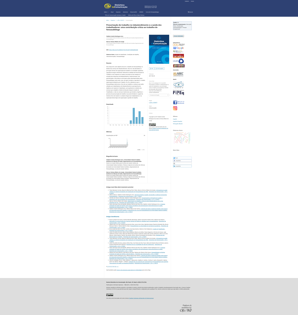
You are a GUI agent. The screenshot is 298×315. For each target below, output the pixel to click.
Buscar (191, 12)
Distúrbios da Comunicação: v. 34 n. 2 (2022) (146, 254)
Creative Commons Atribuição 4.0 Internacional (141, 298)
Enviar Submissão (178, 36)
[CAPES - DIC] (179, 67)
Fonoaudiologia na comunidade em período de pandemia (145, 226)
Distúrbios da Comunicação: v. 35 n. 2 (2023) (121, 230)
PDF (152, 68)
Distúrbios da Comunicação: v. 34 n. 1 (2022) (121, 207)
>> (117, 266)
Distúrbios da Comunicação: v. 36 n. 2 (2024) (134, 236)
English (175, 119)
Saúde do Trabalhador (159, 229)
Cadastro (187, 1)
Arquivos (118, 12)
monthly (138, 149)
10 (115, 266)
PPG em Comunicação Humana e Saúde (115, 15)
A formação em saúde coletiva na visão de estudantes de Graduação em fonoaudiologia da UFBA (138, 190)
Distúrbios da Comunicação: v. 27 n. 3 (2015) (147, 199)
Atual (112, 12)
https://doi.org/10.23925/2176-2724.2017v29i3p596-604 (123, 50)
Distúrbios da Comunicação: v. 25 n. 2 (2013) (146, 263)
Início (107, 20)
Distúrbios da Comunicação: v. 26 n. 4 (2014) (121, 212)
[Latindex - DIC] (178, 57)
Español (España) (177, 121)
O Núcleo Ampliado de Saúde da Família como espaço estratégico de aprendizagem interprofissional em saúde (137, 204)
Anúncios (125, 12)
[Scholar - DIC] (178, 49)
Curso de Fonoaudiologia (152, 12)
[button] (182, 158)
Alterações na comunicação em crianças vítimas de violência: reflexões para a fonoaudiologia (133, 221)
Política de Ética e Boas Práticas (136, 15)
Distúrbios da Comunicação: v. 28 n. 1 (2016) (130, 196)
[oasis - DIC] (178, 53)
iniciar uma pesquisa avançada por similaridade (129, 270)
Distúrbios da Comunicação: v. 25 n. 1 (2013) (130, 202)
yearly (143, 149)
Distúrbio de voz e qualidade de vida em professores (140, 244)
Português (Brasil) (177, 123)
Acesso (192, 1)
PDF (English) (160, 68)
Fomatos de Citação (154, 95)
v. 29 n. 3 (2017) (120, 20)
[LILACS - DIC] (178, 63)
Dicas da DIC (133, 12)
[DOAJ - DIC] (179, 45)
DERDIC (141, 12)
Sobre (105, 12)
